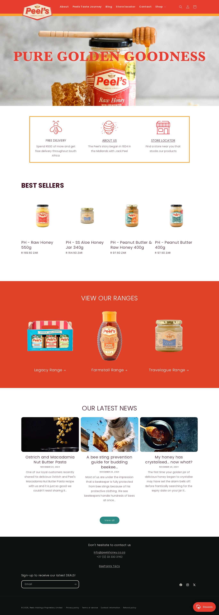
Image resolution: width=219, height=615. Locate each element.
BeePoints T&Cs (109, 566)
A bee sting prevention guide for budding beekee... (109, 462)
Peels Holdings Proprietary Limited (46, 607)
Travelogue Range (167, 369)
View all (110, 520)
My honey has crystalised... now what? (168, 459)
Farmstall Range (107, 369)
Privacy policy (72, 607)
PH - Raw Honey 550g (37, 245)
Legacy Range (48, 369)
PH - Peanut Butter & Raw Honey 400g (131, 245)
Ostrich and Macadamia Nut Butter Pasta (50, 459)
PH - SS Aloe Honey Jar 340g (85, 245)
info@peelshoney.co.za (109, 552)
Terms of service (90, 607)
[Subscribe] (75, 584)
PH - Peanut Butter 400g (173, 245)
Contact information (110, 607)
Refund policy (129, 607)
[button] (160, 6)
